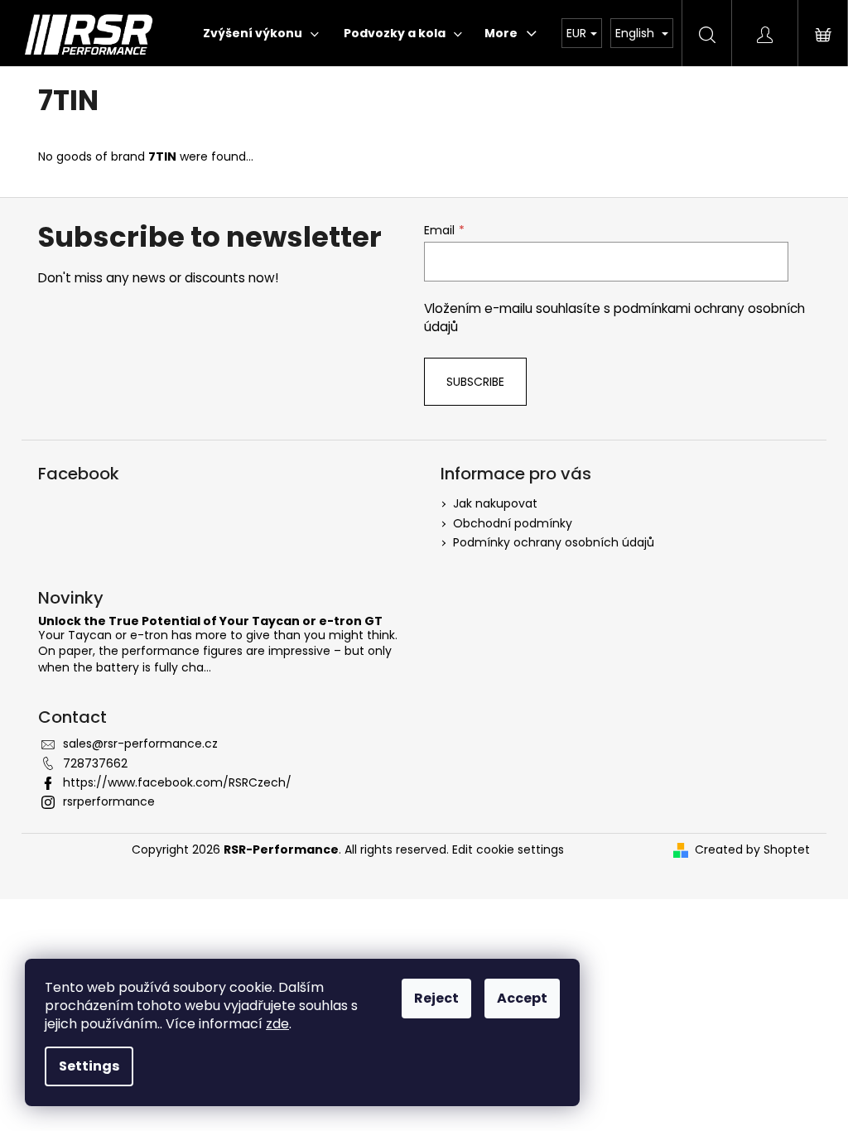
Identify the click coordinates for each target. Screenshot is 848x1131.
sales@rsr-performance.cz (140, 743)
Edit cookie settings (508, 849)
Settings (89, 1066)
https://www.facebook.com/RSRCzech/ (177, 782)
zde (277, 1023)
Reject (436, 998)
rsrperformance (109, 801)
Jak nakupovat (495, 503)
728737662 (95, 763)
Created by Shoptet (752, 850)
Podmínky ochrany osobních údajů (553, 542)
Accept (522, 998)
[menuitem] (260, 33)
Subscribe (475, 381)
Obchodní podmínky (512, 523)
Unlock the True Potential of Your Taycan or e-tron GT (210, 621)
